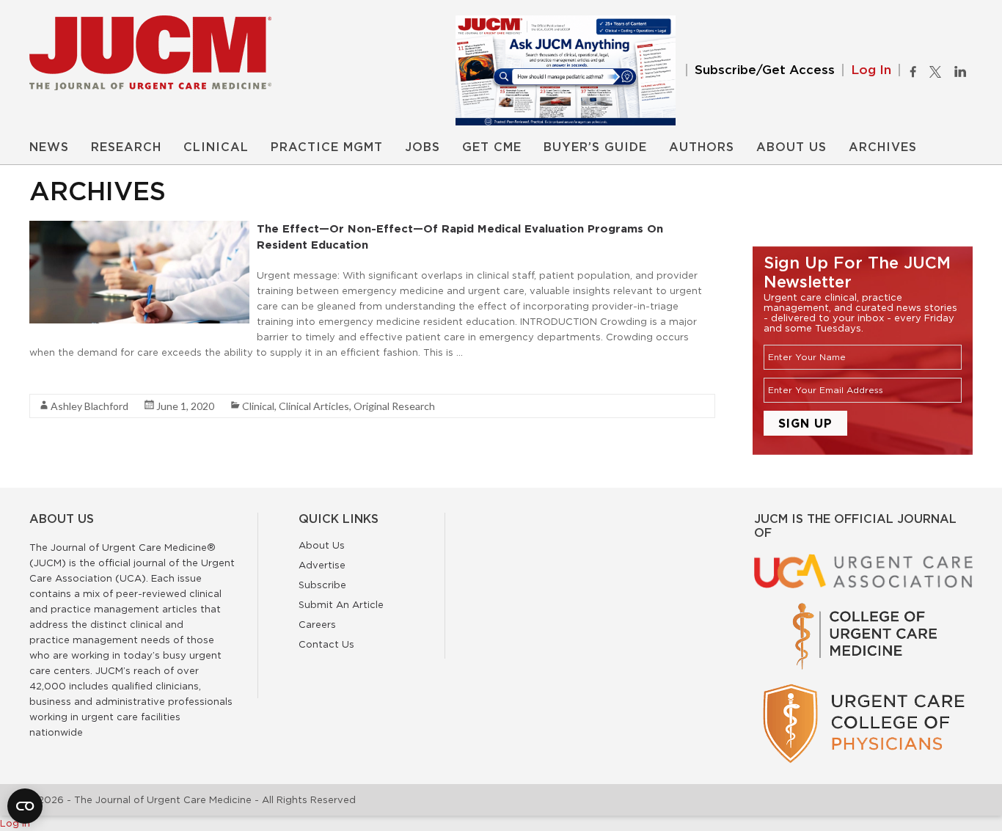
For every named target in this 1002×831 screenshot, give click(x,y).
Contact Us (326, 644)
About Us (791, 147)
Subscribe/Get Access (765, 70)
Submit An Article (341, 604)
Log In (871, 70)
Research (126, 147)
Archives (883, 147)
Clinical (216, 147)
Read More (55, 378)
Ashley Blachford (89, 406)
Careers (317, 624)
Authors (701, 147)
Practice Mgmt (327, 147)
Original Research (394, 406)
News (49, 147)
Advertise (322, 565)
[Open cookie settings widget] (25, 806)
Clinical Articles (314, 406)
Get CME (492, 147)
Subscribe (322, 584)
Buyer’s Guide (595, 147)
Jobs (422, 147)
